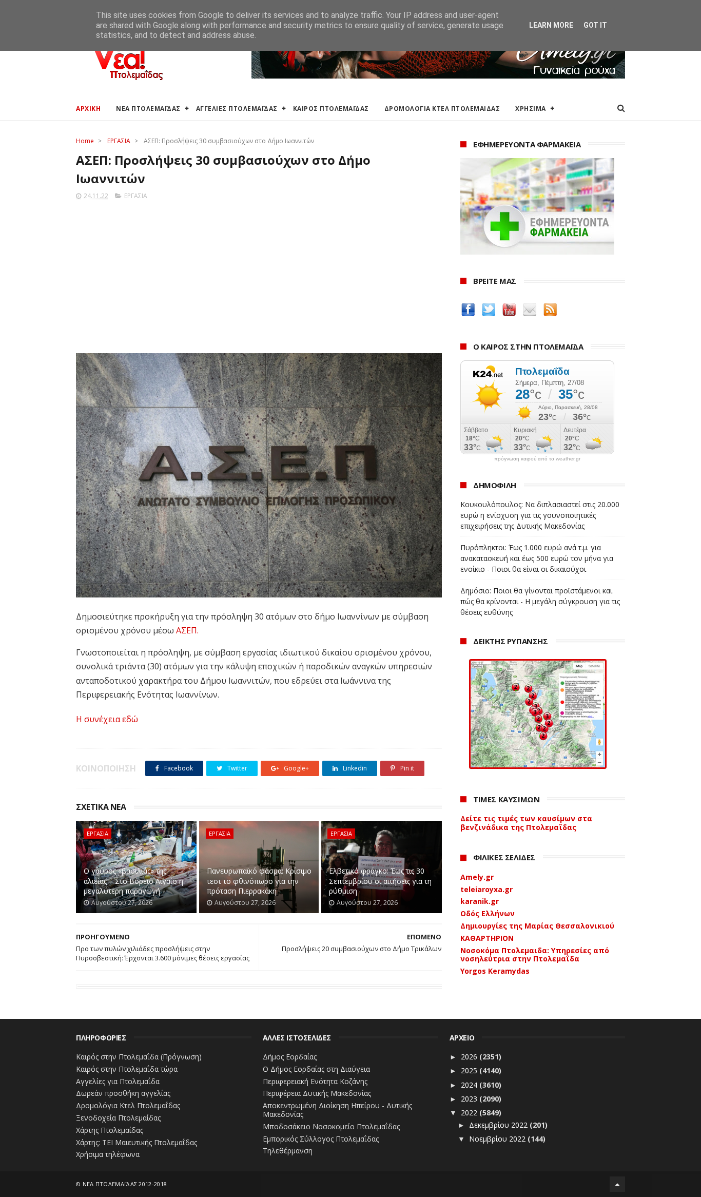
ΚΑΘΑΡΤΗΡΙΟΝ (487, 938)
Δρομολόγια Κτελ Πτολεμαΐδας (128, 1105)
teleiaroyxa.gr (486, 889)
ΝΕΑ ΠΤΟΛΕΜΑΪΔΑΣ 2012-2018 (125, 1184)
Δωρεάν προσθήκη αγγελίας (123, 1093)
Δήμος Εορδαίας (290, 1056)
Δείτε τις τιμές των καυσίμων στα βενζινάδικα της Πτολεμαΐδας (526, 823)
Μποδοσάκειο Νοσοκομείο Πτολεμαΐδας (331, 1126)
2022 (470, 1112)
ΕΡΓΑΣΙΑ (118, 141)
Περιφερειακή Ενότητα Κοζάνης (315, 1081)
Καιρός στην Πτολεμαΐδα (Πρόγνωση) (139, 1056)
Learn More (551, 25)
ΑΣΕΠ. (187, 630)
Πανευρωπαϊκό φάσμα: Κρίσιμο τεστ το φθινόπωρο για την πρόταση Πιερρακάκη (259, 881)
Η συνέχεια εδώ (107, 719)
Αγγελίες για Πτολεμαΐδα (118, 1081)
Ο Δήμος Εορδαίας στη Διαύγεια (316, 1069)
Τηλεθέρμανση (288, 1150)
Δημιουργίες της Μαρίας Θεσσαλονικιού (537, 926)
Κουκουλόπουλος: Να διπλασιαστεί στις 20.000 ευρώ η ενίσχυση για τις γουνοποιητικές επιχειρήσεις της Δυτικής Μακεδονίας (539, 515)
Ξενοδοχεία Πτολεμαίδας (118, 1118)
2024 (470, 1085)
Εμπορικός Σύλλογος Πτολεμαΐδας (321, 1139)
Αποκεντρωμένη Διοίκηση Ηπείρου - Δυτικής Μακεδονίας (337, 1110)
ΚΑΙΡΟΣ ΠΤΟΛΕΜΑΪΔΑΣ (331, 108)
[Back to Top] (617, 1184)
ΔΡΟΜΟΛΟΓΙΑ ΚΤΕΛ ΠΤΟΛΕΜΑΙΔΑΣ (442, 108)
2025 (470, 1070)
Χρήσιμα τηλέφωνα (108, 1154)
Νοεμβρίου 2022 (498, 1139)
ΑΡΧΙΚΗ (88, 108)
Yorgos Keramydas (495, 971)
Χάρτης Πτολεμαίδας (109, 1130)
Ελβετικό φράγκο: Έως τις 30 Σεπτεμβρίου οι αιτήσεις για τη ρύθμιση (380, 881)
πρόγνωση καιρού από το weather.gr (537, 458)
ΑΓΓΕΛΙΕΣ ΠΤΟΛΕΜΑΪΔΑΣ (237, 108)
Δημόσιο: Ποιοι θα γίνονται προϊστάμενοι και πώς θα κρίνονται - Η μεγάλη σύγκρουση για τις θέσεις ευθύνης (540, 601)
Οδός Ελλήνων (487, 913)
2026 (470, 1056)
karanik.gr (479, 901)
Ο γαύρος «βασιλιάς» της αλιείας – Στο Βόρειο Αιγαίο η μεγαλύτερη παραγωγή (133, 881)
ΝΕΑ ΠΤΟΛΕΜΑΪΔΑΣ (148, 108)
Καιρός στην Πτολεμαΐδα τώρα (127, 1069)
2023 (470, 1099)
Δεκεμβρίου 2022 (499, 1125)
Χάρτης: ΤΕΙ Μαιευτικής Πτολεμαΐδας (136, 1142)
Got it (595, 25)
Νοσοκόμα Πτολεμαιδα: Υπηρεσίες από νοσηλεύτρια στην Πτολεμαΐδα (534, 954)
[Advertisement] (259, 273)
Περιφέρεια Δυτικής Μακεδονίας (317, 1093)
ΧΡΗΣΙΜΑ (530, 108)
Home (85, 141)
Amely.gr (477, 877)
